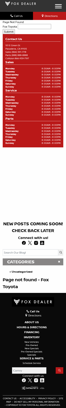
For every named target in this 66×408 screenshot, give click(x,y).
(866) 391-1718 (19, 51)
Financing (31, 332)
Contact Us (10, 398)
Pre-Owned (32, 345)
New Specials (32, 348)
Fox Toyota (10, 26)
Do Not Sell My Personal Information (36, 401)
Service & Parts (31, 358)
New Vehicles (32, 341)
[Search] (60, 252)
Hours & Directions (32, 327)
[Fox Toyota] (20, 3)
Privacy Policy (47, 398)
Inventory (32, 337)
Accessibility (28, 398)
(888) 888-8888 (20, 55)
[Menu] (58, 7)
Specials (31, 354)
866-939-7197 (22, 58)
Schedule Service (32, 363)
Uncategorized (22, 271)
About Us (32, 322)
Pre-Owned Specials (31, 351)
